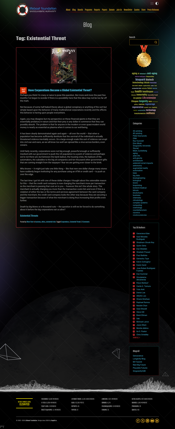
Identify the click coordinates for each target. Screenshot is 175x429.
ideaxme (133, 95)
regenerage (150, 104)
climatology (138, 200)
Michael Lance (142, 322)
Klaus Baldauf (142, 283)
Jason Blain (141, 325)
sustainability (141, 110)
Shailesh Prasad (143, 252)
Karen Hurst (141, 265)
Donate (112, 9)
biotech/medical (140, 188)
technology (151, 110)
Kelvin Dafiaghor (143, 262)
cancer (140, 86)
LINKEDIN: (105, 399)
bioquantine (150, 77)
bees (135, 173)
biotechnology (138, 82)
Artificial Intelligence (140, 77)
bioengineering (139, 178)
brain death (135, 86)
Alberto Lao (141, 296)
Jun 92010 (23, 90)
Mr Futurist (137, 362)
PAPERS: (74, 410)
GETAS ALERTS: (136, 399)
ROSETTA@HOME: (46, 410)
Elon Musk (137, 143)
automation (138, 170)
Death (155, 85)
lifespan (134, 101)
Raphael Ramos (143, 302)
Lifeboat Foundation (31, 420)
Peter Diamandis (140, 136)
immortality (141, 94)
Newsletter (128, 9)
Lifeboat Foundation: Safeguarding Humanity (36, 9)
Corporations (65, 221)
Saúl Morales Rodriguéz (142, 238)
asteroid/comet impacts (143, 163)
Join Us (119, 9)
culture (152, 85)
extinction (144, 88)
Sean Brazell (141, 309)
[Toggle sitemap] (152, 3)
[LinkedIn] (147, 421)
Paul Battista (141, 255)
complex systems (140, 203)
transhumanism (140, 113)
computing (137, 205)
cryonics (136, 212)
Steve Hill (140, 312)
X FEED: (43, 402)
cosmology (137, 207)
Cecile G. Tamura (143, 286)
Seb (138, 318)
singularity (154, 107)
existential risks (51, 221)
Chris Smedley (142, 334)
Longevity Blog (139, 359)
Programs (88, 9)
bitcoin (147, 82)
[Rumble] (157, 421)
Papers (104, 9)
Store (143, 9)
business (38, 221)
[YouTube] (152, 421)
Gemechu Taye (142, 258)
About (68, 9)
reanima (141, 104)
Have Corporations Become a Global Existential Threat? (60, 90)
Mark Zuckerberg (140, 151)
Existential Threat (75, 221)
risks (150, 107)
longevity (143, 101)
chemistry (137, 198)
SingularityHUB (139, 371)
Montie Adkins (142, 328)
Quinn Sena (141, 246)
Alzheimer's (143, 74)
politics (136, 104)
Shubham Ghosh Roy (145, 242)
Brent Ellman (141, 315)
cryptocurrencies (140, 215)
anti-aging (152, 73)
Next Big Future (139, 365)
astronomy (137, 165)
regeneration (137, 107)
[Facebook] (138, 421)
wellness (150, 113)
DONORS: (104, 402)
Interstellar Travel (153, 95)
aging (134, 73)
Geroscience (138, 356)
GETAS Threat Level (24, 403)
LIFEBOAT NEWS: (76, 399)
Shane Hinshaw (143, 299)
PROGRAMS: (135, 406)
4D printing (137, 133)
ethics (43, 221)
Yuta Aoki (140, 289)
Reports (97, 9)
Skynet (136, 148)
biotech (150, 79)
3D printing (137, 131)
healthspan (147, 91)
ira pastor (137, 98)
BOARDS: (134, 402)
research (146, 107)
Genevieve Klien (143, 233)
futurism (154, 88)
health (138, 91)
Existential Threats (29, 215)
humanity (156, 92)
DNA (135, 138)
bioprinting (137, 185)
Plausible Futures (140, 368)
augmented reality (140, 168)
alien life (136, 156)
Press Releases (153, 9)
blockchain (153, 83)
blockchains (138, 193)
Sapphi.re (54, 420)
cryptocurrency (146, 86)
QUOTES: (134, 410)
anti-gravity (137, 158)
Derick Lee (140, 293)
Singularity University (142, 146)
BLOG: (73, 402)
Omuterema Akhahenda (141, 278)
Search (156, 42)
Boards (80, 9)
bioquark (140, 79)
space (135, 110)
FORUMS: (104, 410)
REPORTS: (74, 406)
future (149, 88)
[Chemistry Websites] (144, 57)
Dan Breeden (141, 249)
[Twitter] (143, 421)
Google (132, 92)
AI (138, 74)
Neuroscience (155, 102)
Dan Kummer (142, 274)
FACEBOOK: (44, 399)
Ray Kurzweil (138, 141)
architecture (138, 160)
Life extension (149, 98)
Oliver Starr (30, 221)
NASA (150, 102)
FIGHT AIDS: (45, 406)
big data (136, 175)
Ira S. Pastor (141, 331)
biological (137, 180)
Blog (74, 9)
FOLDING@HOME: (107, 406)
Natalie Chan (141, 305)
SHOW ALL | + (136, 337)
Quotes (137, 9)
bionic (135, 183)
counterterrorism (140, 210)
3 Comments (86, 221)
